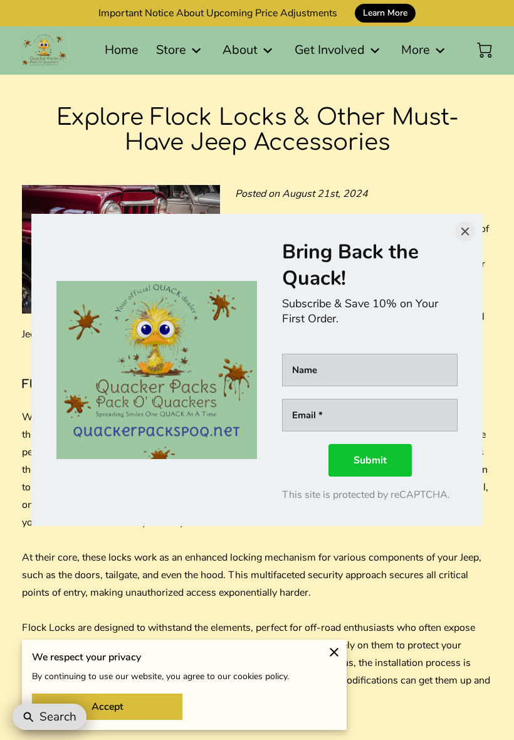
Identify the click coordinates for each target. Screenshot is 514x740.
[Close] (465, 231)
